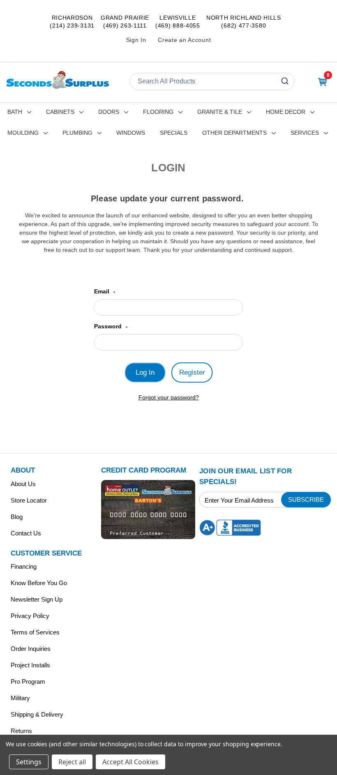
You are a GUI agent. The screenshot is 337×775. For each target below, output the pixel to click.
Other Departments (234, 132)
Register (192, 372)
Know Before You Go (39, 582)
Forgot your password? (168, 397)
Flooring (158, 111)
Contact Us (26, 533)
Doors (108, 111)
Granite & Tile (219, 111)
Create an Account (184, 40)
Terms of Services (35, 632)
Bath (14, 111)
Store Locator (29, 500)
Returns (21, 730)
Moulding (23, 132)
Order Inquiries (31, 648)
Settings (29, 761)
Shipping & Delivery (37, 714)
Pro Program (28, 681)
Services (305, 132)
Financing (24, 566)
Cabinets (60, 111)
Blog (17, 516)
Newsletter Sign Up (36, 599)
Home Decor (285, 111)
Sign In (136, 40)
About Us (23, 483)
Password (110, 326)
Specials (173, 132)
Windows (130, 132)
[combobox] (212, 81)
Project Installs (30, 665)
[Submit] (286, 81)
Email (104, 291)
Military (20, 697)
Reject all (72, 761)
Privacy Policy (30, 615)
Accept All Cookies (130, 761)
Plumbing (77, 132)
